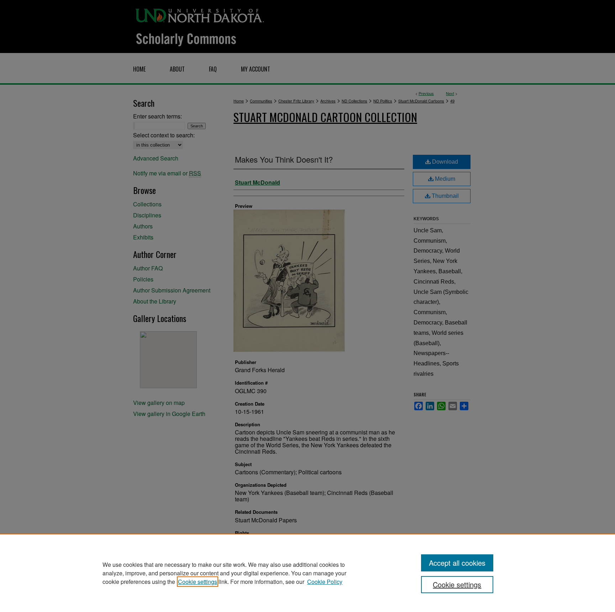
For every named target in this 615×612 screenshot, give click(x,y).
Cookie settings (197, 581)
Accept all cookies (457, 563)
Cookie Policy (324, 581)
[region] (307, 573)
